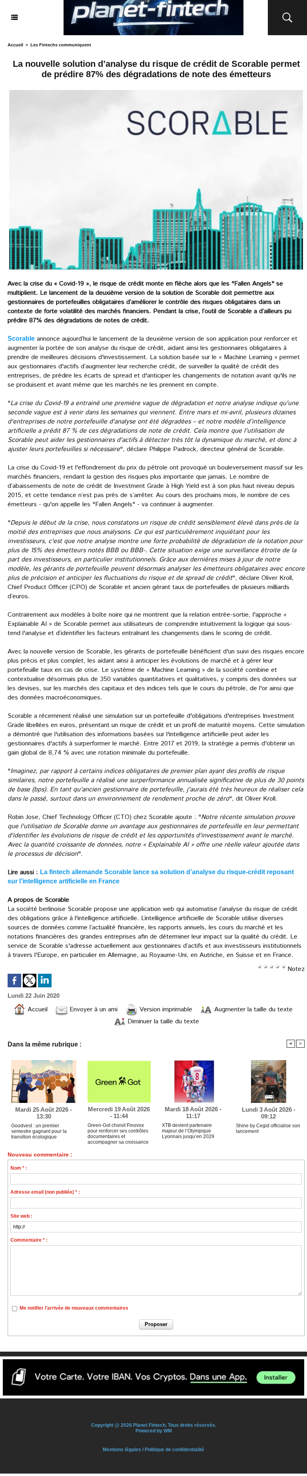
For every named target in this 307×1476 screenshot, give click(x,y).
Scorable (21, 338)
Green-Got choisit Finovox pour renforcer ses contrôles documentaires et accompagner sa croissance (118, 1132)
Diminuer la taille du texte (162, 1021)
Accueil (15, 44)
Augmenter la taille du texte (252, 1009)
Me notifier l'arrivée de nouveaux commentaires (74, 1308)
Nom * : (18, 1168)
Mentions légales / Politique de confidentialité (153, 1449)
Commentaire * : (29, 1240)
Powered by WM (154, 1431)
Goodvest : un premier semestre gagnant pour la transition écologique (39, 1131)
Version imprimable (165, 1009)
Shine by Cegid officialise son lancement (268, 1128)
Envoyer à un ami (93, 1009)
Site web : (21, 1216)
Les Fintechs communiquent (60, 44)
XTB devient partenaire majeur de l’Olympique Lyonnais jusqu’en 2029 (188, 1130)
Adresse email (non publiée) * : (45, 1192)
